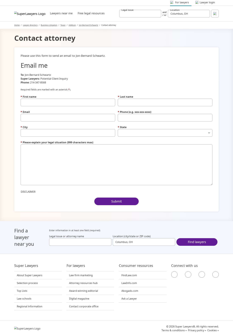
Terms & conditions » (174, 330)
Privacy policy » (197, 330)
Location (175, 10)
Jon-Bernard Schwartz (88, 25)
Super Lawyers (26, 265)
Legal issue (127, 10)
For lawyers (76, 265)
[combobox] (140, 13)
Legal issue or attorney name (66, 236)
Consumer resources (136, 265)
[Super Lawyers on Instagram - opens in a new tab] (188, 274)
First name (28, 96)
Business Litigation (49, 25)
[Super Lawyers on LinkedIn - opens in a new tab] (215, 274)
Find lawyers (197, 242)
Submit (116, 201)
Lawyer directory (30, 25)
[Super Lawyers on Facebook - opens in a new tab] (174, 274)
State (122, 127)
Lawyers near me (61, 13)
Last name (125, 96)
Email (25, 112)
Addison (72, 25)
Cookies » (213, 330)
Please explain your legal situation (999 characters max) (57, 142)
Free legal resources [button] (91, 13)
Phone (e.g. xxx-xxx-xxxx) (134, 112)
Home (17, 25)
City (24, 127)
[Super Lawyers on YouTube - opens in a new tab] (202, 274)
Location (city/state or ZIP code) (132, 236)
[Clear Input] (157, 14)
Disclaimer (28, 191)
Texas (62, 25)
